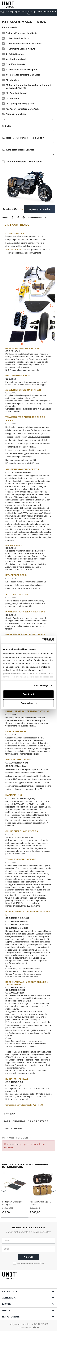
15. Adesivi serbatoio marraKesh (22, 109)
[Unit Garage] (9, 4)
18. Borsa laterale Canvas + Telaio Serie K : (23, 137)
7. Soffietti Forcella (15, 64)
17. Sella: (6, 126)
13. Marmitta (12, 98)
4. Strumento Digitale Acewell (21, 48)
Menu (6, 1304)
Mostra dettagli (41, 685)
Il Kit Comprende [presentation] (16, 225)
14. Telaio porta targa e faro (20, 103)
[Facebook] (25, 1285)
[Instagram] (31, 1285)
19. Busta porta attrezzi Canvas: (18, 149)
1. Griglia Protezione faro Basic (21, 33)
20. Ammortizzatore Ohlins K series (24, 161)
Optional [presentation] (10, 1114)
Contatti (9, 1292)
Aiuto (6, 1311)
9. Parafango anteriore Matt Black (23, 74)
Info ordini (11, 1317)
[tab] (28, 224)
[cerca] (41, 4)
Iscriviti (29, 1256)
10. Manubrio (12, 80)
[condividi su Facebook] (18, 217)
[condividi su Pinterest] (23, 217)
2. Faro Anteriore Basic (17, 38)
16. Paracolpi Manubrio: (14, 114)
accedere (14, 1144)
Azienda (9, 1298)
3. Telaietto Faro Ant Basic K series (24, 43)
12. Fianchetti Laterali (17, 93)
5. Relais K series (15, 54)
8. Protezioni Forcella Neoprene (22, 69)
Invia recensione (35, 217)
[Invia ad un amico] (12, 217)
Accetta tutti (28, 694)
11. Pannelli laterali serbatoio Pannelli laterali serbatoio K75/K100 (28, 86)
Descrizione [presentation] (12, 1128)
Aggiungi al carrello (39, 209)
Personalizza (27, 703)
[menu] (52, 4)
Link (42, 1263)
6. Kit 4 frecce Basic (16, 59)
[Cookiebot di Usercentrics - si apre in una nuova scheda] (42, 639)
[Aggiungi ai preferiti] (21, 1196)
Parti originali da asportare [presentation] (25, 1121)
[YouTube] (38, 1285)
